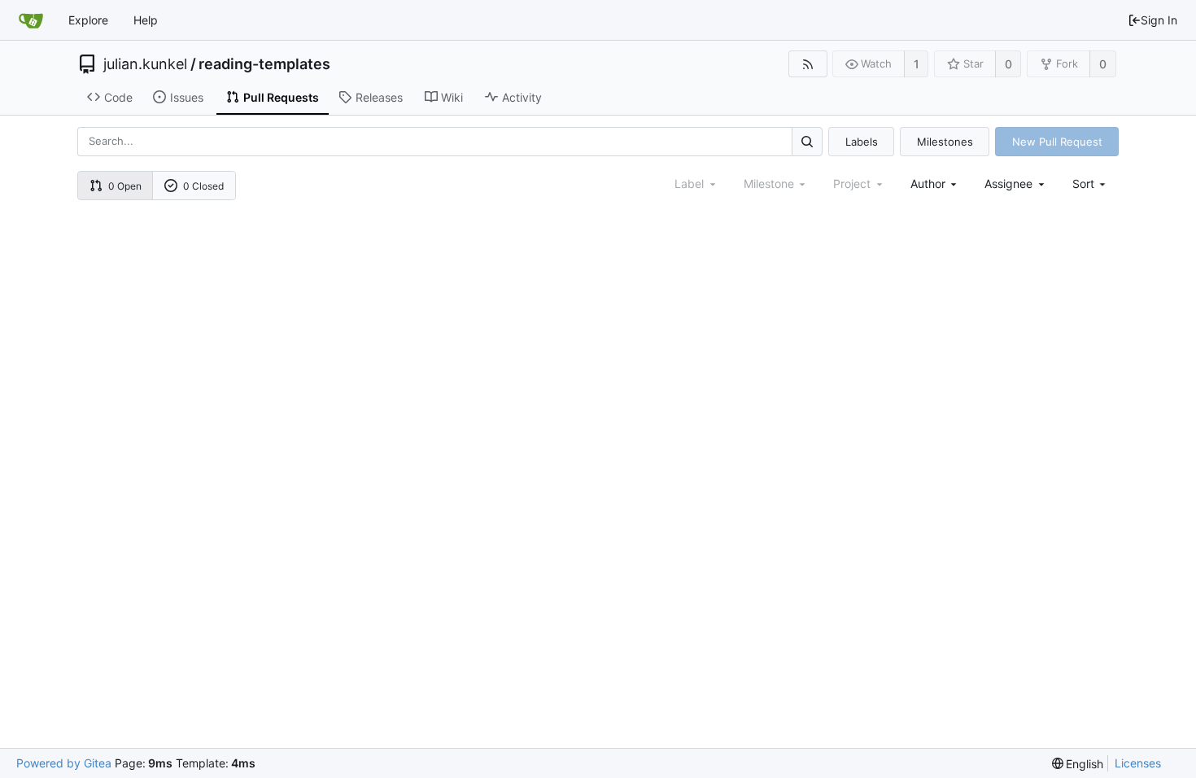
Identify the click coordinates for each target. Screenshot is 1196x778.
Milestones (945, 141)
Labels (861, 141)
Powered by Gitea (63, 763)
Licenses (1138, 763)
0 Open (125, 186)
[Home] (31, 20)
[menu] (1091, 183)
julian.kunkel (145, 64)
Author (927, 183)
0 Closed (203, 186)
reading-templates (264, 64)
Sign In (1159, 20)
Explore (88, 20)
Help (145, 20)
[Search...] (807, 141)
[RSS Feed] (807, 63)
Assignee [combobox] (1008, 183)
